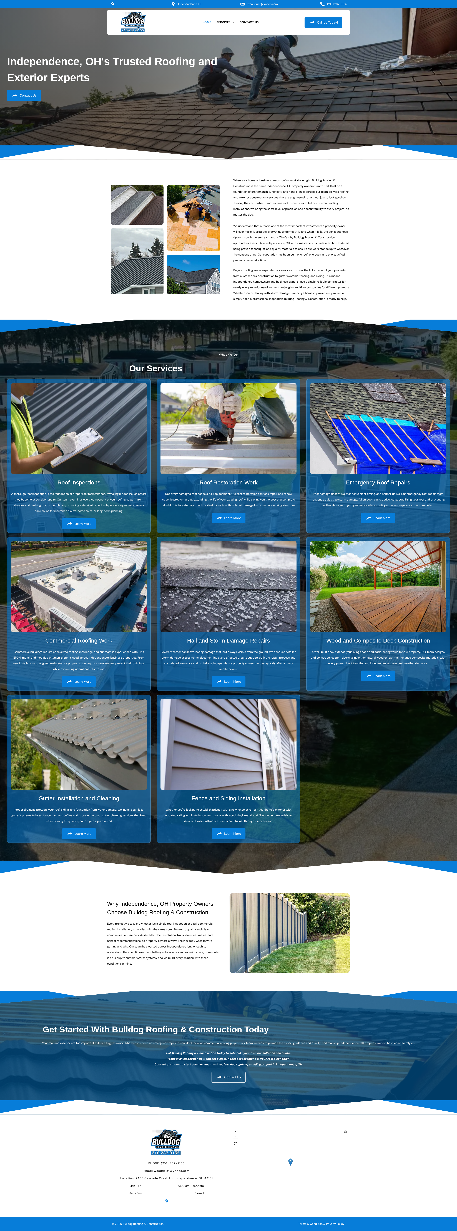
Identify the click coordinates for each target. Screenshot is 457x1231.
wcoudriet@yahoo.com (262, 4)
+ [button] (235, 1131)
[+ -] (290, 1165)
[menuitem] (207, 22)
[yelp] (112, 4)
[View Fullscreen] (235, 1143)
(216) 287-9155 (337, 4)
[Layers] (345, 1131)
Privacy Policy (335, 1224)
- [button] (235, 1136)
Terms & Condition (310, 1224)
